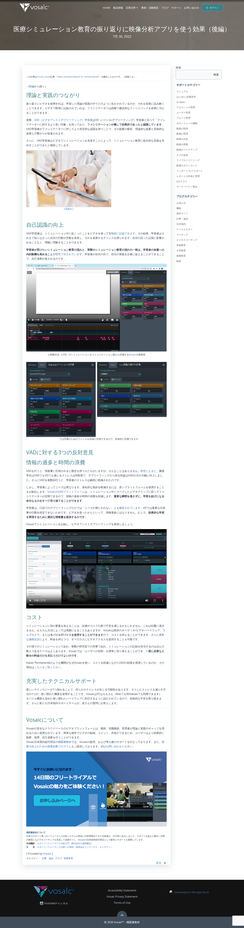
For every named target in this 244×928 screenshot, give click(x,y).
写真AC (69, 208)
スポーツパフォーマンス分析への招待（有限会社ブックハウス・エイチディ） (75, 846)
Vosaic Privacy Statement (122, 896)
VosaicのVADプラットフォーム (66, 492)
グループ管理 (183, 117)
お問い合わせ (191, 7)
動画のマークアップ (186, 149)
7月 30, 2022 (122, 36)
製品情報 (118, 7)
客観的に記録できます (122, 233)
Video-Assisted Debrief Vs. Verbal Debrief (78, 76)
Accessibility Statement (122, 890)
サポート (176, 7)
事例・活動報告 (150, 7)
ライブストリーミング (188, 160)
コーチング (182, 234)
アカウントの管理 (185, 107)
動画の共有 (182, 139)
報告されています (129, 508)
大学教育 (181, 250)
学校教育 (181, 245)
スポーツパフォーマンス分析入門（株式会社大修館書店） (65, 843)
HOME (106, 7)
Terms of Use (122, 903)
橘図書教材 (64, 742)
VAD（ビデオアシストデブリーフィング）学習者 (63, 120)
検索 (178, 67)
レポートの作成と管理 (188, 176)
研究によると (148, 471)
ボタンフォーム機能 (186, 123)
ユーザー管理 (183, 112)
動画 (178, 261)
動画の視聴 (182, 144)
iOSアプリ (181, 181)
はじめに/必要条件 (186, 96)
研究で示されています (68, 254)
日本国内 (181, 224)
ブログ (165, 7)
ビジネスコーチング (186, 239)
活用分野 (131, 7)
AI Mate (180, 102)
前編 (31, 86)
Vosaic (132, 354)
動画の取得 (182, 128)
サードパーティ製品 (186, 186)
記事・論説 (47, 858)
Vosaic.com (42, 76)
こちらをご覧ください (47, 667)
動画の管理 (182, 133)
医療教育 (68, 858)
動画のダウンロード (186, 165)
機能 (178, 208)
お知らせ (181, 202)
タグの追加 (182, 155)
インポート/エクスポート (189, 170)
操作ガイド (182, 213)
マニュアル (182, 91)
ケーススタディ (184, 229)
